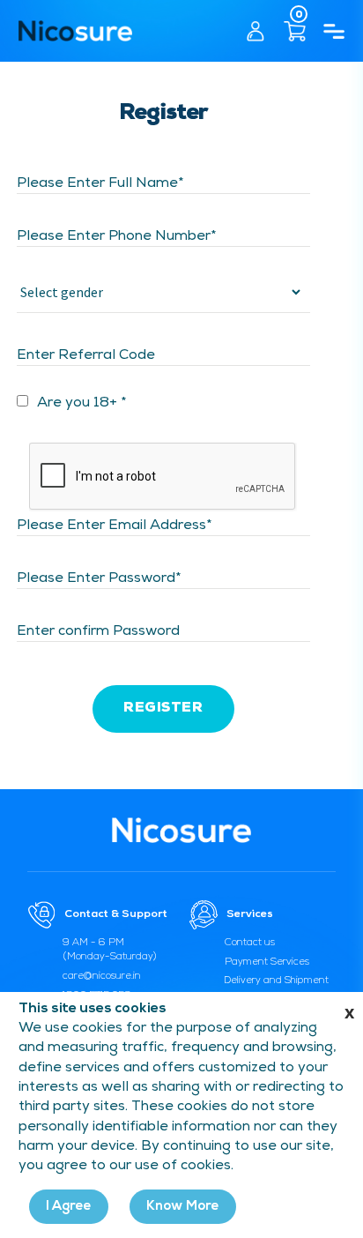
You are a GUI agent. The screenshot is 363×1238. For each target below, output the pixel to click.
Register (163, 709)
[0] (289, 30)
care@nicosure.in (102, 976)
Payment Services (267, 962)
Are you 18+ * (82, 404)
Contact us (250, 942)
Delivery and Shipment (277, 980)
